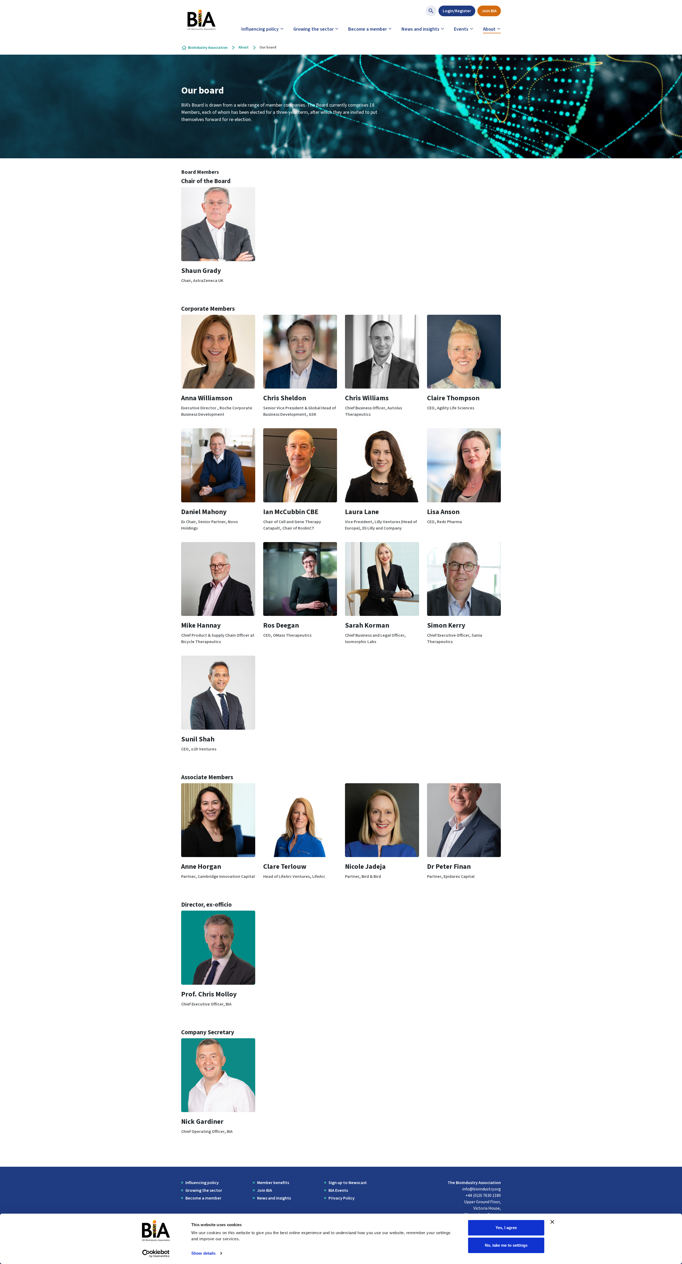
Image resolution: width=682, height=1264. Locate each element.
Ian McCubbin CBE (290, 512)
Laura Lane (362, 512)
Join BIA (489, 11)
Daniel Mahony (204, 512)
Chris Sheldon (284, 398)
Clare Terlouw (284, 866)
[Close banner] (552, 1222)
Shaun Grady (201, 271)
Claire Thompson (453, 398)
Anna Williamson (206, 398)
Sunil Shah (197, 739)
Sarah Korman (367, 625)
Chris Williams (367, 398)
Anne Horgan (201, 866)
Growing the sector (313, 29)
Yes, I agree (506, 1227)
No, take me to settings (506, 1245)
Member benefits (273, 1183)
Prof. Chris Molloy (209, 994)
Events (461, 29)
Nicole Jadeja (365, 866)
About (489, 29)
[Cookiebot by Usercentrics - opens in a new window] (156, 1254)
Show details (203, 1253)
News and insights (420, 29)
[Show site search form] (431, 11)
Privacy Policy (341, 1198)
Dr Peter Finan (449, 866)
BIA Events (338, 1190)
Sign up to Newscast (347, 1183)
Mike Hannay (201, 625)
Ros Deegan (281, 625)
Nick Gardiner (202, 1121)
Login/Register (457, 11)
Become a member (367, 29)
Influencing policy (260, 29)
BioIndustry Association (208, 47)
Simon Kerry (446, 625)
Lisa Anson (443, 512)
